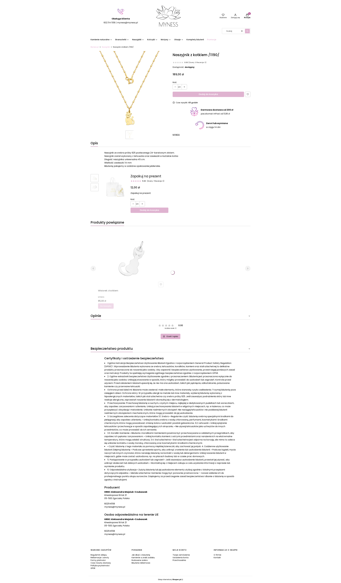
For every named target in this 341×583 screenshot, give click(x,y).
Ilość (175, 82)
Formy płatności (98, 560)
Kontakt (217, 557)
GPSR (93, 568)
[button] (247, 31)
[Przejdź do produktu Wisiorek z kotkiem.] (131, 258)
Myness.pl (95, 47)
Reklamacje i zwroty (100, 557)
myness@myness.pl (114, 506)
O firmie (217, 555)
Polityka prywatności (100, 565)
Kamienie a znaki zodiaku (143, 557)
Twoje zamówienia (181, 555)
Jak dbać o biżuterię (141, 555)
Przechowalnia (179, 560)
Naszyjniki (106, 47)
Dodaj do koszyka (208, 94)
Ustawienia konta (180, 557)
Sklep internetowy (169, 579)
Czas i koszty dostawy (101, 563)
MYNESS (176, 134)
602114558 (109, 503)
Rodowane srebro (140, 560)
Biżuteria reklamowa (141, 563)
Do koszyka (105, 306)
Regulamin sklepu (99, 555)
